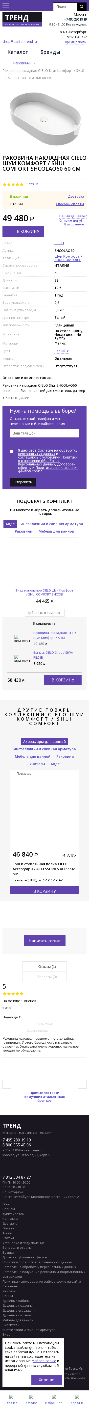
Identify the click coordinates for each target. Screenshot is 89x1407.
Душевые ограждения (19, 1310)
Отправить (23, 482)
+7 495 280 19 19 (75, 19)
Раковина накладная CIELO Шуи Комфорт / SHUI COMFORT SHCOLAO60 (54, 637)
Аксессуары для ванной (44, 741)
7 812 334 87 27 (16, 1177)
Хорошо (46, 1379)
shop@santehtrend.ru (19, 41)
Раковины (21, 63)
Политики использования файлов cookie (48, 469)
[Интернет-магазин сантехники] (4, 63)
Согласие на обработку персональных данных (47, 452)
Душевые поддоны (17, 1305)
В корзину (28, 231)
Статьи (8, 1238)
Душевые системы (17, 1315)
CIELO (59, 243)
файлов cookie (44, 1360)
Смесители (11, 1325)
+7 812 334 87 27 (75, 36)
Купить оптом (13, 1214)
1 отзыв (32, 184)
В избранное (74, 224)
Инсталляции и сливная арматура (52, 523)
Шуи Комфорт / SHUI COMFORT (68, 258)
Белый (60, 351)
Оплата (8, 1228)
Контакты (10, 1218)
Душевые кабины (16, 1301)
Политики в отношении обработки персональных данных (48, 460)
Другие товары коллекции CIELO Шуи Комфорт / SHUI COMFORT (44, 716)
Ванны (7, 1296)
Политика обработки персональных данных (37, 1262)
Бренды (50, 52)
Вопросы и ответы (17, 1247)
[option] (44, 118)
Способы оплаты (70, 204)
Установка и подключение (23, 1243)
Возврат (9, 1252)
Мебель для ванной (56, 531)
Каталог (17, 52)
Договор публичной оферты (24, 1257)
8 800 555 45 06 (16, 1145)
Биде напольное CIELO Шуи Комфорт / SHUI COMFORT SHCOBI (44, 592)
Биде (10, 523)
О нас (6, 1204)
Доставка (76, 196)
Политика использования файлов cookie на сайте (41, 1281)
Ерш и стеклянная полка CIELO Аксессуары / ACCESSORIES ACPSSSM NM (44, 869)
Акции (7, 1233)
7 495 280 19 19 (16, 1140)
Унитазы (37, 763)
